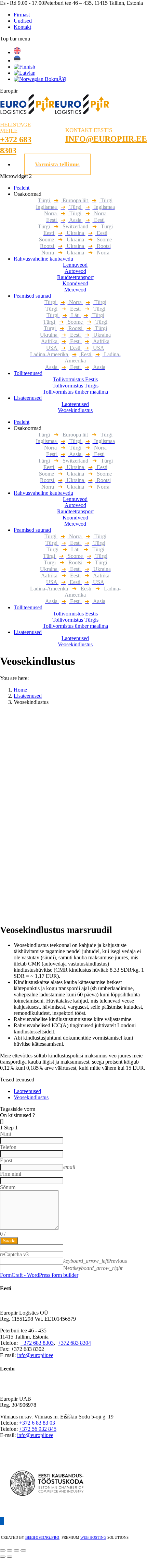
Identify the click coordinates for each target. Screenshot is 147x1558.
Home (20, 690)
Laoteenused (27, 1091)
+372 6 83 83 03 (37, 1423)
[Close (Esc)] (2, 1550)
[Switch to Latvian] (25, 73)
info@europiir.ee (35, 1355)
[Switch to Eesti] (17, 60)
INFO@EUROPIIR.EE (106, 138)
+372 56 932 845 (37, 1429)
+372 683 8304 (74, 1343)
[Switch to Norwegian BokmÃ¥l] (40, 79)
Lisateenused (28, 696)
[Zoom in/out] (23, 1550)
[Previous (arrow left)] (2, 1557)
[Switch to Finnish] (24, 67)
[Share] (9, 1550)
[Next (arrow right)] (9, 1557)
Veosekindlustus (31, 1097)
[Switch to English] (17, 52)
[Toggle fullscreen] (16, 1550)
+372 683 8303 (37, 1343)
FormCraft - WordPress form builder (39, 1275)
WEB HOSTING (93, 1537)
